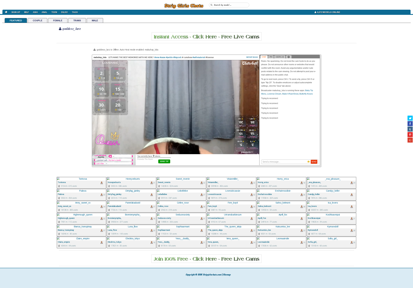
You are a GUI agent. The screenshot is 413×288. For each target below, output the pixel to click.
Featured (16, 20)
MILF (26, 12)
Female (57, 20)
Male (95, 20)
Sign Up (15, 12)
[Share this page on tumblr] (410, 129)
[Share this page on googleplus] (410, 140)
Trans (77, 20)
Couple (37, 20)
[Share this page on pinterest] (410, 134)
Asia (35, 12)
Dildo (64, 12)
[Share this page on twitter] (410, 118)
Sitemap (227, 274)
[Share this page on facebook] (410, 123)
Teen (54, 12)
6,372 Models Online (328, 12)
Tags (75, 12)
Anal (44, 12)
